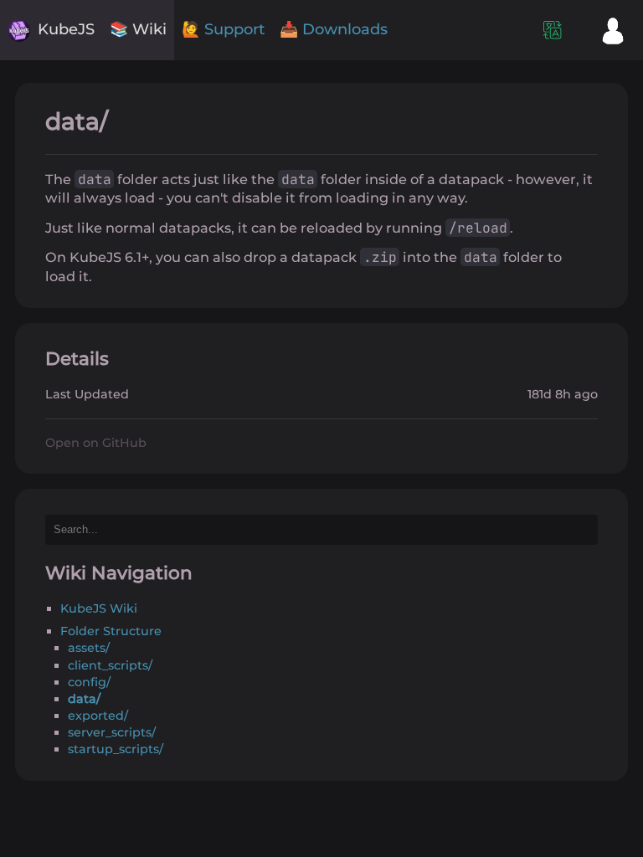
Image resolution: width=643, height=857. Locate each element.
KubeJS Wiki (98, 608)
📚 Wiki (138, 29)
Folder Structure (111, 631)
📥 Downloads (334, 29)
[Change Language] (552, 30)
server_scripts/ (112, 732)
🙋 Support (223, 29)
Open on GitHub (96, 442)
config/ (89, 682)
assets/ (89, 647)
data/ (84, 698)
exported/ (98, 715)
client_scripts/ (110, 665)
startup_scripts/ (115, 749)
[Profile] (613, 30)
